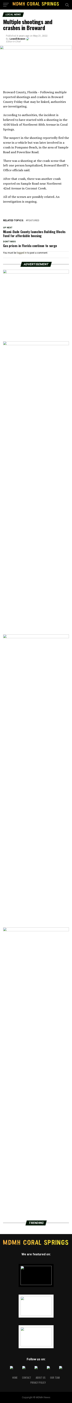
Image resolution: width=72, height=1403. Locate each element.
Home (14, 1377)
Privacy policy (38, 1382)
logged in (22, 252)
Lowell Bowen (17, 39)
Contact (26, 1377)
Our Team (55, 1377)
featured (33, 220)
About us (41, 1377)
